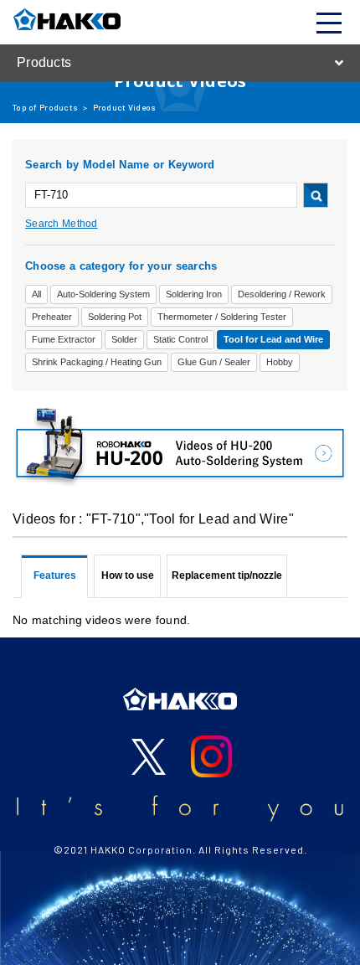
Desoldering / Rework (282, 294)
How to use (127, 575)
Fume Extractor (63, 339)
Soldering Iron (194, 294)
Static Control (180, 339)
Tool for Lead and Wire (273, 339)
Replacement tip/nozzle (227, 575)
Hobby (279, 362)
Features (54, 575)
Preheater (52, 317)
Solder (124, 339)
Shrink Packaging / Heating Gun (97, 362)
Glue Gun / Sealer (213, 362)
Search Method (61, 224)
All (36, 294)
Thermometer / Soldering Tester (221, 317)
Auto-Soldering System (103, 294)
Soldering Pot (114, 317)
